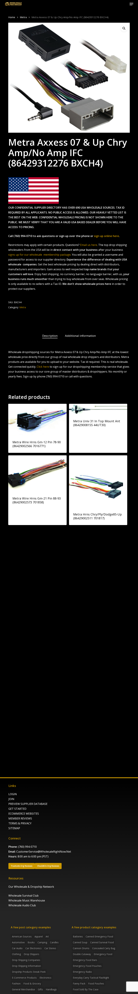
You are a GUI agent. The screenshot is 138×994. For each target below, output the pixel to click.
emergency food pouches (87, 965)
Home (11, 17)
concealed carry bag (103, 948)
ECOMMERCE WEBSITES (23, 813)
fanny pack (79, 983)
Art (47, 936)
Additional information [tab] (80, 336)
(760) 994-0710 (27, 847)
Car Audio (17, 948)
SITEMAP (14, 828)
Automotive (18, 942)
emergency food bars (85, 960)
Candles (54, 942)
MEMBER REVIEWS (20, 818)
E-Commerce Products (24, 977)
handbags (51, 989)
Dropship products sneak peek (29, 971)
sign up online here (106, 236)
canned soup (80, 942)
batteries (78, 936)
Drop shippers (31, 954)
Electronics (45, 977)
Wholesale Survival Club (23, 895)
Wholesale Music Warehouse (26, 900)
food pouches (96, 983)
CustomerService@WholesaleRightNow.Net (43, 851)
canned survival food (102, 942)
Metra (23, 17)
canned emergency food (99, 936)
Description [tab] (50, 336)
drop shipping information (26, 965)
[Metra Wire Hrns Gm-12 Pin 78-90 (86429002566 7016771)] (37, 419)
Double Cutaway (82, 954)
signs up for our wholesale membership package (39, 254)
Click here (43, 367)
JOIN (11, 799)
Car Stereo (50, 948)
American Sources (22, 936)
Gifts (40, 989)
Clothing (16, 954)
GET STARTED (17, 809)
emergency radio (82, 971)
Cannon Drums (81, 948)
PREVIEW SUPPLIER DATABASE (27, 804)
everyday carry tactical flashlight (91, 977)
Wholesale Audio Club (22, 905)
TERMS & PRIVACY (19, 823)
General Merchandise (23, 989)
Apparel (38, 936)
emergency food (103, 954)
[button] (131, 4)
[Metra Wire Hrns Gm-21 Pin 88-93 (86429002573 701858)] (37, 473)
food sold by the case (85, 989)
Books (31, 942)
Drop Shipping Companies (26, 960)
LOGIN (12, 794)
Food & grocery (32, 983)
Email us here (88, 245)
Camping (42, 942)
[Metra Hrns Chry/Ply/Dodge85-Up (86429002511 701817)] (98, 481)
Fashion (16, 983)
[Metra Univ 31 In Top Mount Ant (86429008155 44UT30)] (98, 409)
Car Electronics (33, 948)
